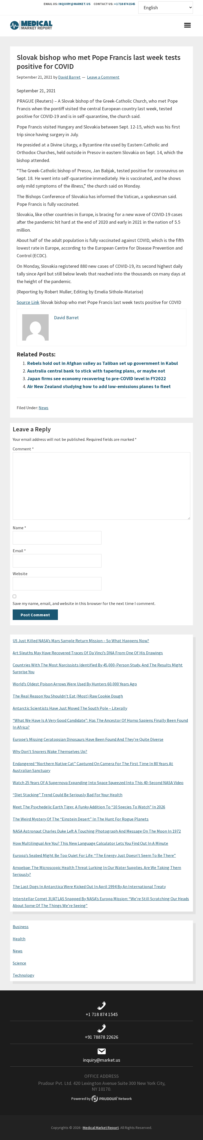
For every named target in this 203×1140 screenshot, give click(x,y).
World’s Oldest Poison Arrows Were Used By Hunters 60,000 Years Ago (75, 683)
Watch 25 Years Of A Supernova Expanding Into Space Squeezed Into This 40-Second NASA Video (98, 782)
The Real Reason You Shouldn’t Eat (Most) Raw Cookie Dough (68, 696)
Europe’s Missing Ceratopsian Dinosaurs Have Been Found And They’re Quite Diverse (88, 739)
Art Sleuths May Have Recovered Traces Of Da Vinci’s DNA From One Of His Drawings (88, 652)
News (43, 407)
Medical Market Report (31, 26)
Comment (23, 448)
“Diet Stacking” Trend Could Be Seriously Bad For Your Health (67, 794)
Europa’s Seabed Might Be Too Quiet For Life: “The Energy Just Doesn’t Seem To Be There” (94, 855)
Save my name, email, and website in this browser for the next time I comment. (84, 603)
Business (21, 926)
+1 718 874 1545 (124, 4)
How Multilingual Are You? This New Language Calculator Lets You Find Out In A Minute (90, 843)
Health (19, 938)
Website (20, 573)
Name (19, 527)
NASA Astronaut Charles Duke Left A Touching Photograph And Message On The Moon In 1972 (97, 831)
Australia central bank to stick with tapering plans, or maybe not (96, 371)
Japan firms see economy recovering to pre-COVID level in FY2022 (96, 378)
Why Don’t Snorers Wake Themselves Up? (50, 751)
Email (19, 550)
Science (19, 963)
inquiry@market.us (74, 4)
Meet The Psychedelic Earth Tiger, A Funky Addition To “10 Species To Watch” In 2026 (89, 806)
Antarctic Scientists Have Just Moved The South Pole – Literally (70, 708)
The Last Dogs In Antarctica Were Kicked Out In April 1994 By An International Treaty (89, 886)
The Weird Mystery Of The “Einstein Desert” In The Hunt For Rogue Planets (81, 819)
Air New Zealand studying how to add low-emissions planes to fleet (99, 386)
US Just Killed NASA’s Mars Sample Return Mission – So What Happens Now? (81, 640)
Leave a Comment (103, 77)
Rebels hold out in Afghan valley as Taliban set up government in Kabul (102, 363)
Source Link (28, 302)
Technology (23, 975)
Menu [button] (187, 26)
